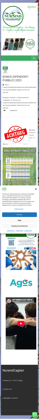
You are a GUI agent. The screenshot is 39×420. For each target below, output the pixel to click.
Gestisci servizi (19, 209)
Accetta (19, 215)
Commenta (13, 110)
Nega (19, 220)
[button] (36, 189)
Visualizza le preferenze (19, 226)
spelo (7, 85)
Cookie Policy (11, 230)
